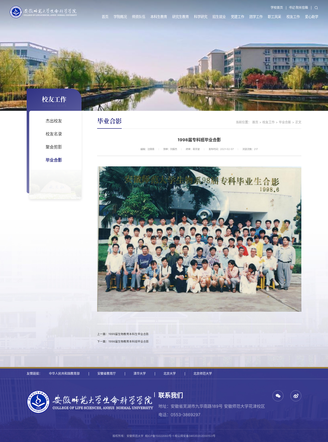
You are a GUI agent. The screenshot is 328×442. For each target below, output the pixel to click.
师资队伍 (138, 17)
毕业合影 (54, 160)
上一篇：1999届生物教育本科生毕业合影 (123, 334)
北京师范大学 (202, 373)
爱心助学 (311, 17)
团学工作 (256, 17)
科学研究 (200, 17)
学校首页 (277, 7)
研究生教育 (180, 17)
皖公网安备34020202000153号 (195, 436)
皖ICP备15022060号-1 (159, 436)
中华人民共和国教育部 (64, 373)
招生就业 (219, 17)
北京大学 (169, 373)
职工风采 (274, 17)
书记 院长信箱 (298, 7)
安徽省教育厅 (106, 373)
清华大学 (140, 373)
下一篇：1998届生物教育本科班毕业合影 (123, 341)
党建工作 (237, 17)
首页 (105, 17)
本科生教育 (158, 17)
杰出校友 (54, 120)
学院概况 (120, 17)
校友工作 (293, 17)
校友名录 (54, 133)
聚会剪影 (54, 146)
